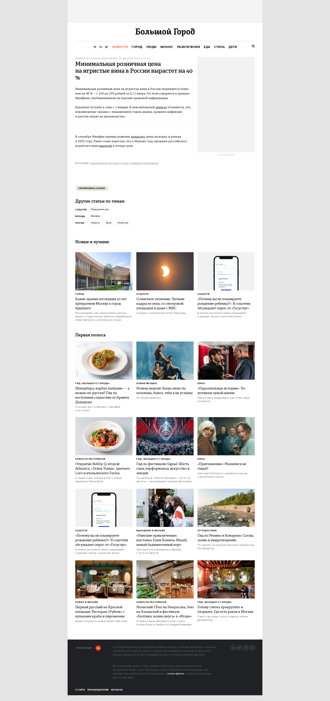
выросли (105, 146)
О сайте (80, 690)
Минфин (95, 216)
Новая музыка (146, 383)
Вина (109, 222)
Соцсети (142, 294)
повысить (138, 136)
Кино (201, 383)
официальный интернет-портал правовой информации (124, 163)
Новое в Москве (86, 602)
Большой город (84, 648)
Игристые (123, 222)
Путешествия (207, 530)
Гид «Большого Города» (92, 383)
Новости (82, 58)
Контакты (117, 690)
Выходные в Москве (150, 530)
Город (79, 294)
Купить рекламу (226, 155)
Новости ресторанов (90, 459)
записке (161, 107)
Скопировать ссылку (91, 188)
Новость (95, 222)
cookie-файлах (175, 673)
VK (235, 647)
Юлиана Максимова (103, 58)
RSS (254, 647)
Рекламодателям (98, 690)
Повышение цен (100, 209)
